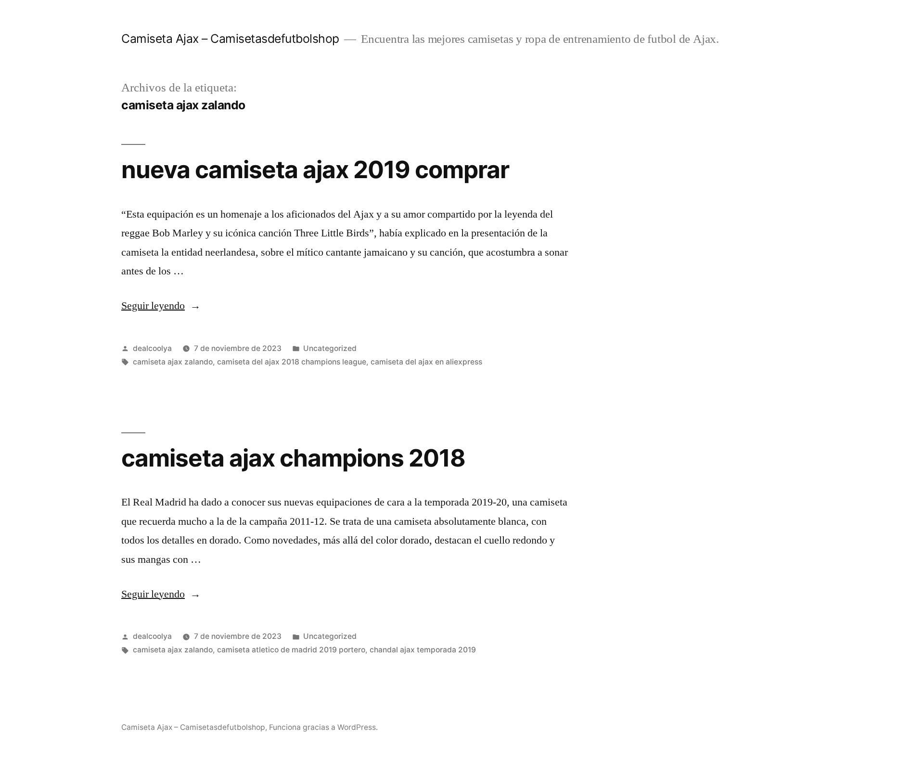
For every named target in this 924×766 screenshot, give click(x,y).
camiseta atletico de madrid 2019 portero (291, 649)
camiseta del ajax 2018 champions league (291, 361)
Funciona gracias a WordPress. (323, 727)
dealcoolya (152, 348)
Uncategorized (330, 348)
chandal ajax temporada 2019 (423, 649)
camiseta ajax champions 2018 (293, 457)
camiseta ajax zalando (173, 361)
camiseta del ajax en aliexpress (426, 361)
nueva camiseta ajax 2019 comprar (315, 169)
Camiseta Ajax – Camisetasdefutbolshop (230, 38)
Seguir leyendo (161, 305)
